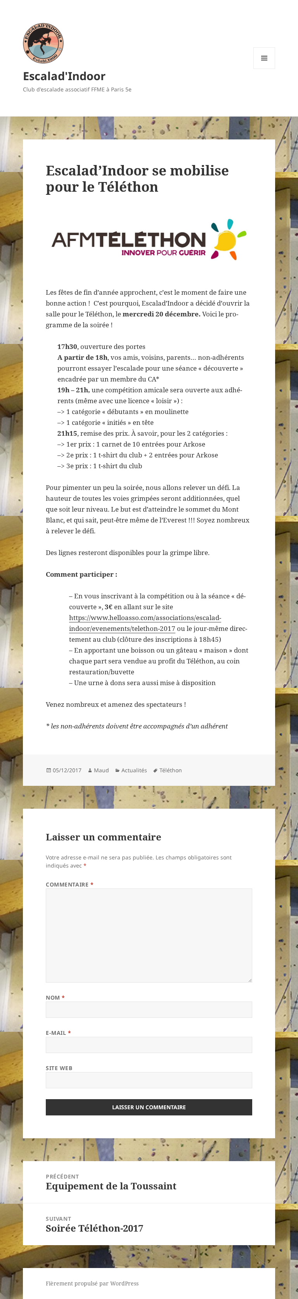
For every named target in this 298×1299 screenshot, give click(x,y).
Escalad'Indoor (64, 75)
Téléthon (170, 770)
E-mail (58, 1032)
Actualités (134, 770)
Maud (101, 770)
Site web (59, 1068)
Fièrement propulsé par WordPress (92, 1283)
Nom (55, 997)
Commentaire (70, 884)
